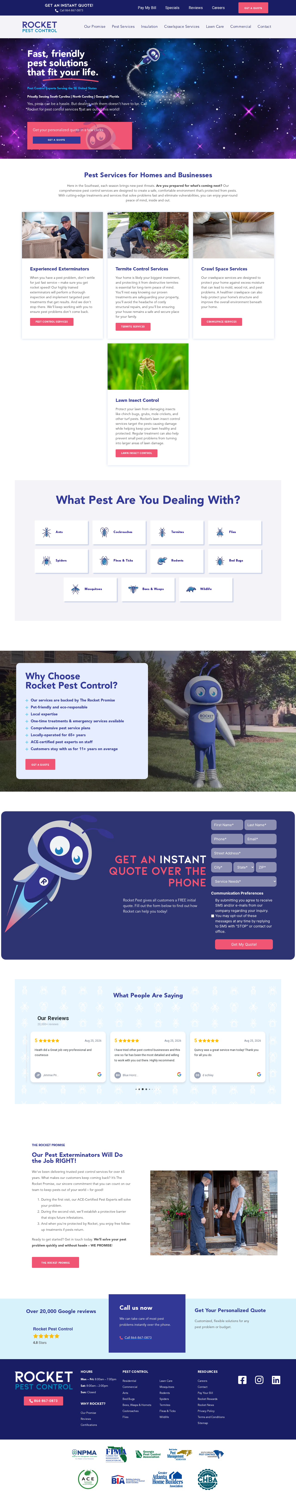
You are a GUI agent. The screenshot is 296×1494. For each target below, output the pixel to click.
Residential (129, 1381)
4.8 (35, 1342)
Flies (125, 1417)
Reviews (196, 8)
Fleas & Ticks (168, 1411)
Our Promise (94, 27)
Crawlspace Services (182, 27)
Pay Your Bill (205, 1393)
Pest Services (123, 27)
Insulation (149, 27)
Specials (172, 8)
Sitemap (203, 1423)
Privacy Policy (206, 1411)
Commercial (240, 27)
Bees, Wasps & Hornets (137, 1405)
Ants (125, 1393)
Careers (218, 8)
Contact (264, 27)
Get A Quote (56, 140)
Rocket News (206, 1405)
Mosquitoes (167, 1387)
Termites (165, 1405)
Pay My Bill (147, 8)
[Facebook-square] (242, 1379)
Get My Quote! (244, 944)
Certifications (89, 1425)
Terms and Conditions (211, 1417)
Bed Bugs (129, 1399)
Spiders (164, 1399)
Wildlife (164, 1417)
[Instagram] (259, 1379)
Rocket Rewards (207, 1399)
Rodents (165, 1393)
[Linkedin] (276, 1379)
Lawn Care (215, 27)
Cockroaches (131, 1411)
